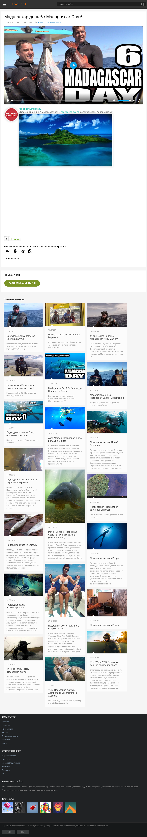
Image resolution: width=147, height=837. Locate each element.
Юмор (4, 743)
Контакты (6, 759)
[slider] (58, 100)
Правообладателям (11, 763)
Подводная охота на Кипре (104, 558)
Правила (6, 770)
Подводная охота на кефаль (21, 545)
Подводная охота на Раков (104, 625)
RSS (4, 774)
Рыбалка (6, 740)
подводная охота (70, 112)
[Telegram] (22, 251)
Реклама (6, 766)
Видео (5, 732)
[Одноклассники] (15, 251)
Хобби (40, 22)
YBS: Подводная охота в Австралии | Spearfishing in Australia (62, 693)
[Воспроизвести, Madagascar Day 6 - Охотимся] (8, 100)
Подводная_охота (53, 22)
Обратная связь (9, 756)
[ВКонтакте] (7, 251)
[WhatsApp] (30, 251)
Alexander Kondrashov (30, 108)
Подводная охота (10, 736)
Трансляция (7, 729)
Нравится (14, 239)
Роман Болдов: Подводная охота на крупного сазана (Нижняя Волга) (62, 535)
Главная (5, 722)
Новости (6, 725)
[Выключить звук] (114, 100)
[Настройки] (134, 100)
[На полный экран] (139, 100)
